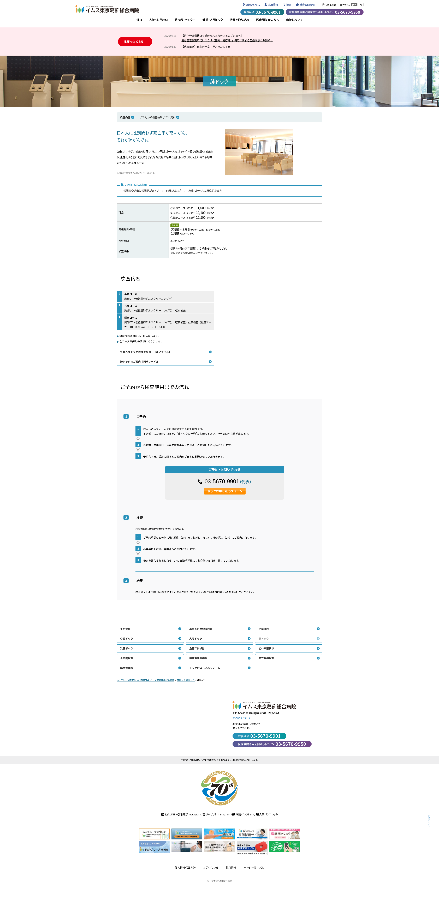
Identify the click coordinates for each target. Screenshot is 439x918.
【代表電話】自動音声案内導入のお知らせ (205, 46)
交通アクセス (253, 4)
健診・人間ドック (213, 19)
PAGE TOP (429, 821)
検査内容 (125, 117)
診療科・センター (185, 19)
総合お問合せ (307, 4)
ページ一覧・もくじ (254, 867)
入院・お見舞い (158, 19)
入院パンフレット (268, 814)
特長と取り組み (239, 19)
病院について (294, 19)
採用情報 (273, 4)
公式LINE (169, 814)
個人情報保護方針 (185, 867)
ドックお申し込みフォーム (224, 491)
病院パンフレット (245, 814)
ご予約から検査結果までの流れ (157, 117)
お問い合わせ (210, 867)
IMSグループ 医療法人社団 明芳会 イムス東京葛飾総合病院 (107, 9)
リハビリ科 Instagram (218, 814)
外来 (139, 19)
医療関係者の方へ (267, 19)
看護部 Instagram (190, 814)
